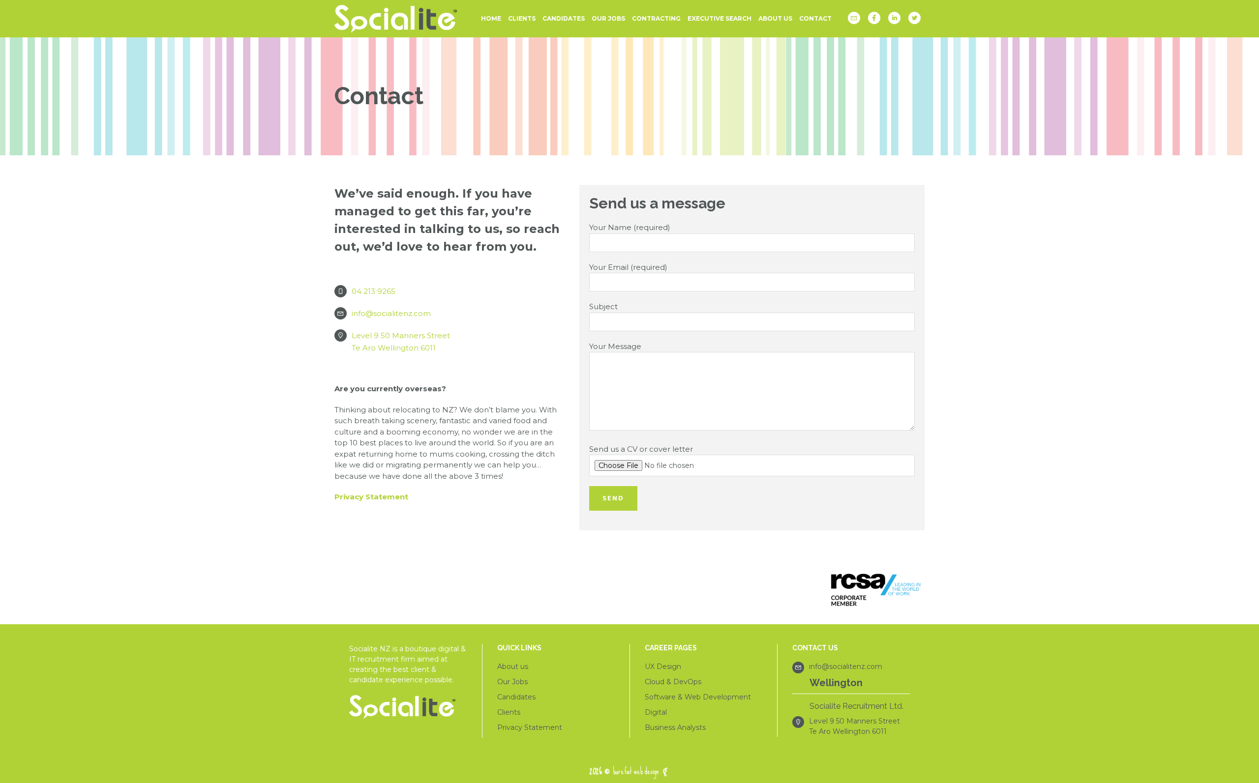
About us (512, 666)
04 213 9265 (373, 291)
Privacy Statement (371, 496)
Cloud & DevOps (673, 681)
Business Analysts (675, 727)
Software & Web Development (698, 697)
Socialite (398, 18)
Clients (508, 712)
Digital (656, 712)
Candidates (516, 697)
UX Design (663, 666)
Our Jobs (512, 681)
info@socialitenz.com (391, 313)
